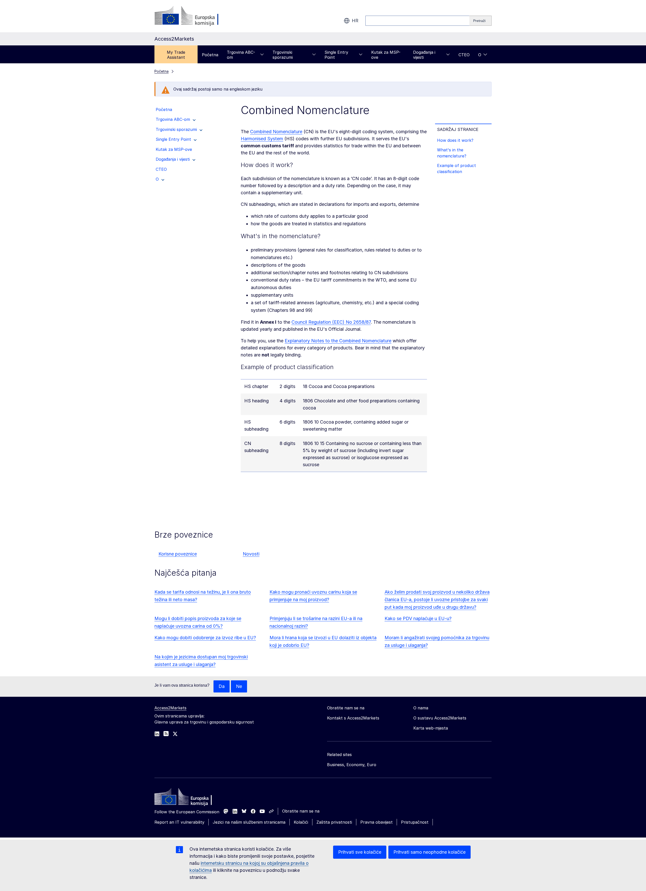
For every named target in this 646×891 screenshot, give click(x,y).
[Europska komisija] (195, 16)
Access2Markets (170, 707)
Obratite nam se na (300, 811)
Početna (210, 54)
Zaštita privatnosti (334, 822)
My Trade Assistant (176, 55)
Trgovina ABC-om (241, 55)
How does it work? (455, 140)
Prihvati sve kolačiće (359, 852)
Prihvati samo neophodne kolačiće (429, 852)
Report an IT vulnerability (179, 822)
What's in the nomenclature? (451, 152)
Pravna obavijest (376, 822)
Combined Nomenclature (276, 131)
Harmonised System (262, 138)
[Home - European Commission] (191, 798)
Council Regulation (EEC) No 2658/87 (331, 322)
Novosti (251, 553)
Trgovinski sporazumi (283, 55)
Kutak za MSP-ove (385, 55)
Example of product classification (456, 168)
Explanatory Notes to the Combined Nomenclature (338, 340)
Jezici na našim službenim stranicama (249, 822)
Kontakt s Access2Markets (353, 717)
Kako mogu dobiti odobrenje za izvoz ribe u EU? (205, 637)
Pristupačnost (414, 822)
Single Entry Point (336, 55)
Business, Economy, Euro (351, 764)
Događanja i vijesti (424, 55)
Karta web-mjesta (430, 728)
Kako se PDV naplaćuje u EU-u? (418, 618)
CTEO (464, 54)
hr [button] (355, 20)
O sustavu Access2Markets (439, 717)
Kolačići (301, 822)
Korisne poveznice (177, 553)
